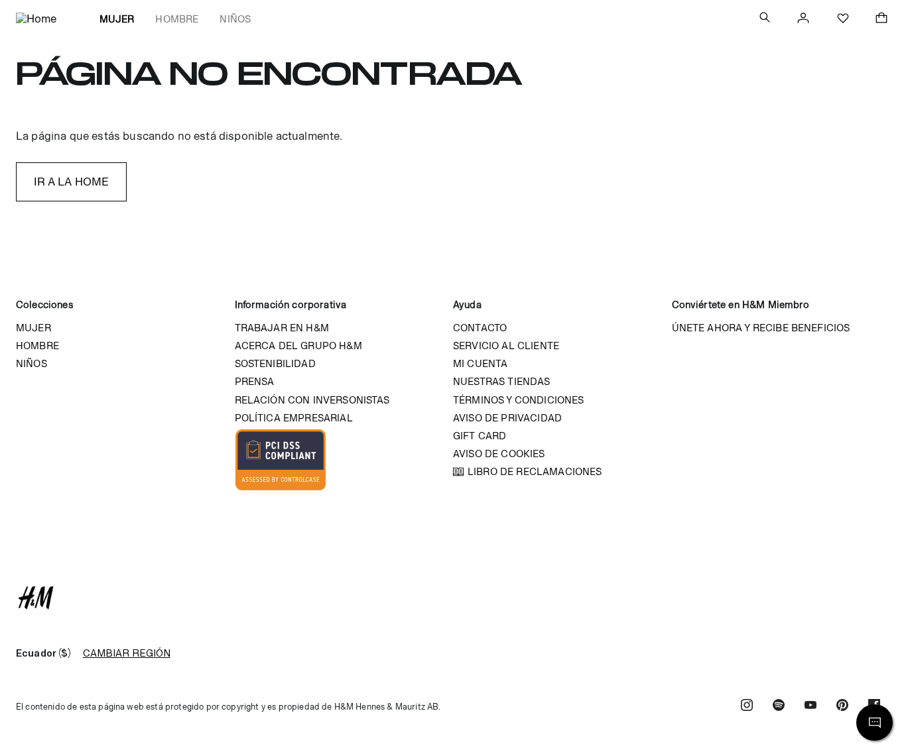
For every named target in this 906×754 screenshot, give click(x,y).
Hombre (176, 19)
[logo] (453, 597)
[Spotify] (778, 707)
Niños (235, 19)
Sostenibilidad (275, 363)
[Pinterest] (842, 707)
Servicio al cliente (506, 345)
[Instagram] (746, 707)
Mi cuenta (480, 363)
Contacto (480, 327)
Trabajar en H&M (282, 327)
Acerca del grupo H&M (298, 345)
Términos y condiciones (518, 399)
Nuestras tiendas (501, 381)
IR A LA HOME (71, 181)
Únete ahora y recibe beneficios (761, 327)
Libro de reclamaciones (535, 471)
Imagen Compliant (280, 459)
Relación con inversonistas (312, 399)
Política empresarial (294, 417)
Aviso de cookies (499, 453)
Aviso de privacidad (507, 417)
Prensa (255, 381)
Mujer (117, 19)
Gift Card (479, 435)
